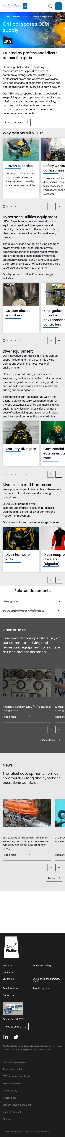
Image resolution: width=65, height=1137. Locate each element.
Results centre (10, 988)
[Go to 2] (7, 206)
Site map (7, 1119)
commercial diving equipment (40, 355)
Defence (16, 16)
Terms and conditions (14, 1069)
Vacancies (8, 978)
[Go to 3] (11, 206)
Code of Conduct (12, 1112)
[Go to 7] (26, 474)
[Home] (15, 6)
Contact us (8, 995)
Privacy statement (12, 1083)
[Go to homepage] (32, 947)
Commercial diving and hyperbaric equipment (42, 16)
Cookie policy (10, 1090)
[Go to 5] (19, 340)
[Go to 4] (15, 206)
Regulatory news (41, 988)
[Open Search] (50, 6)
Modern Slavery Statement (17, 1104)
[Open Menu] (58, 6)
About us (7, 965)
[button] (58, 6)
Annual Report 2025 (13, 1019)
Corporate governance (15, 1062)
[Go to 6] (23, 474)
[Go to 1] (4, 206)
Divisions (6, 16)
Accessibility (9, 1097)
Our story (8, 972)
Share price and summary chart (46, 980)
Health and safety (41, 965)
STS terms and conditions (16, 1076)
